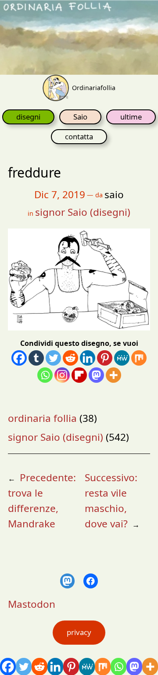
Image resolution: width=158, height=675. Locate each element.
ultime (131, 117)
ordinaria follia (42, 418)
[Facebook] (19, 358)
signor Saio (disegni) (82, 212)
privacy (79, 632)
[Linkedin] (87, 358)
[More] (113, 375)
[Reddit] (70, 358)
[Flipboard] (79, 375)
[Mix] (139, 358)
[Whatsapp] (45, 375)
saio (114, 194)
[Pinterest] (104, 358)
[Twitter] (53, 358)
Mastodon (31, 604)
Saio (80, 117)
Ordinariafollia (93, 87)
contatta (79, 136)
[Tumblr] (36, 358)
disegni (28, 117)
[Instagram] (62, 375)
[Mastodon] (96, 375)
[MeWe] (121, 358)
